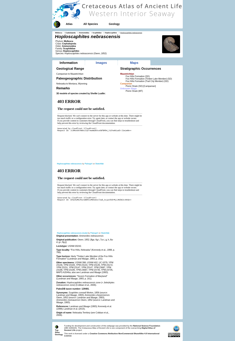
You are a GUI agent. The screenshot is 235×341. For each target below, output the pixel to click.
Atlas (69, 23)
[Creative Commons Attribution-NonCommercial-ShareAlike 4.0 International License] (174, 336)
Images (101, 63)
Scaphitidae (97, 33)
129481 (85, 289)
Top (56, 330)
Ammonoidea (84, 33)
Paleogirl (88, 164)
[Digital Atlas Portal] (56, 24)
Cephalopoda (70, 33)
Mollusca (58, 33)
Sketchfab (99, 164)
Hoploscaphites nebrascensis (69, 164)
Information (69, 63)
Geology (114, 23)
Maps (134, 63)
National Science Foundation (146, 326)
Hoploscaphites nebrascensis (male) (72, 233)
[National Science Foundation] (176, 332)
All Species (90, 23)
